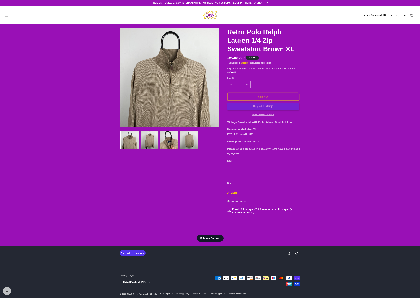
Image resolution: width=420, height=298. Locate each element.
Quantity (231, 78)
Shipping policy (218, 293)
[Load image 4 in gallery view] (189, 140)
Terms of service (199, 293)
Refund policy (166, 293)
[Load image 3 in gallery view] (169, 140)
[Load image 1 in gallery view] (130, 140)
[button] (6, 15)
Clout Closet (133, 294)
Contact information (237, 293)
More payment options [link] (263, 114)
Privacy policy (182, 293)
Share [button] (234, 193)
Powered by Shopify (148, 294)
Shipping (245, 63)
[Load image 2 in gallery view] (149, 140)
